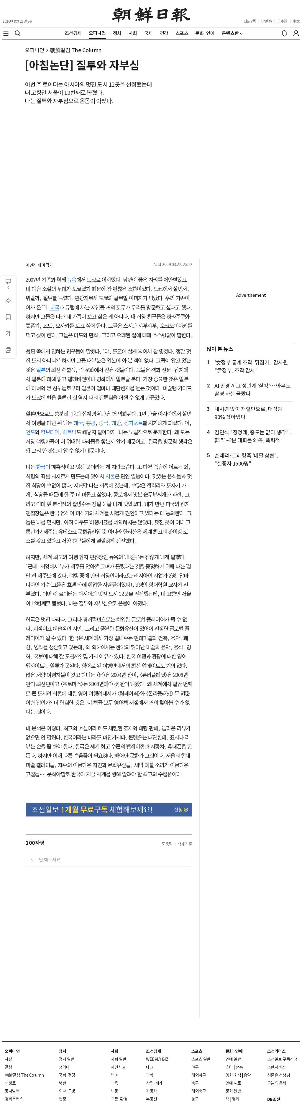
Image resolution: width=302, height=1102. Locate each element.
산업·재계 (154, 1083)
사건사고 (118, 1067)
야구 (195, 1067)
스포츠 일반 (201, 1059)
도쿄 (91, 280)
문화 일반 (233, 1091)
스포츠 (197, 1051)
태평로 (10, 1083)
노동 (114, 1091)
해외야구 (198, 1075)
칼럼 (8, 1067)
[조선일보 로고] (151, 14)
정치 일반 (66, 1059)
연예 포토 (233, 1083)
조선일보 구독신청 (282, 1059)
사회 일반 (119, 1059)
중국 (103, 423)
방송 (239, 1067)
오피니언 (34, 50)
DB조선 (273, 1099)
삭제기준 (185, 844)
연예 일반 (233, 1059)
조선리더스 (276, 1051)
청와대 (64, 1067)
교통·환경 (119, 1099)
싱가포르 (133, 423)
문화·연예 (234, 1051)
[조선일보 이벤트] (109, 809)
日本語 (282, 21)
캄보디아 (50, 432)
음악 (247, 1075)
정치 (62, 1051)
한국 (40, 467)
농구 (195, 1099)
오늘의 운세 (276, 1083)
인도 (30, 432)
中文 (296, 21)
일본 (40, 370)
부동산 (151, 1099)
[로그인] (296, 33)
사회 (114, 1051)
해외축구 (198, 1091)
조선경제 (153, 1051)
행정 (62, 1099)
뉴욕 (71, 280)
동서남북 (12, 1091)
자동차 (151, 1091)
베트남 (69, 432)
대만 (116, 423)
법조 (114, 1075)
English (266, 21)
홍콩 (90, 423)
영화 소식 (233, 1075)
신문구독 (250, 21)
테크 (149, 1067)
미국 (54, 307)
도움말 (167, 844)
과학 (149, 1075)
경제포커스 (14, 1099)
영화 (235, 1099)
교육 (114, 1083)
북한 (62, 1083)
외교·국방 (67, 1091)
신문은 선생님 (278, 1075)
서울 (110, 476)
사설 (8, 1059)
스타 (229, 1067)
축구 (195, 1083)
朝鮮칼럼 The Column (76, 50)
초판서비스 (276, 1067)
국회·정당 (67, 1075)
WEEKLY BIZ (157, 1059)
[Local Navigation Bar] (5, 33)
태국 (78, 423)
